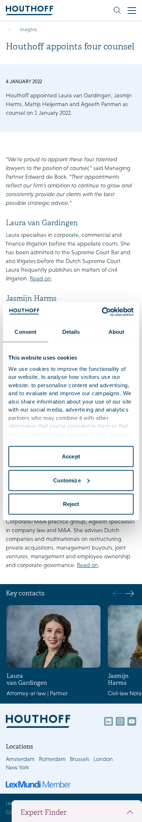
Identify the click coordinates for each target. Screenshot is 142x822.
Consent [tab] (25, 332)
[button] (129, 594)
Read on (40, 278)
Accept (71, 456)
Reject (71, 504)
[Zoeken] (117, 10)
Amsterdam (20, 759)
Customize (67, 480)
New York (17, 767)
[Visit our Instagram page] (120, 721)
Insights (28, 29)
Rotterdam (52, 759)
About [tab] (117, 332)
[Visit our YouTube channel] (131, 721)
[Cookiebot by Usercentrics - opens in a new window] (102, 311)
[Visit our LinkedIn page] (108, 721)
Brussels (79, 759)
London (103, 759)
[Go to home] (29, 10)
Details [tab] (71, 332)
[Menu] (131, 10)
